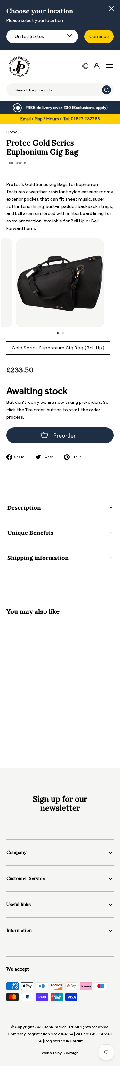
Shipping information (38, 557)
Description (24, 507)
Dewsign (71, 1052)
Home (11, 132)
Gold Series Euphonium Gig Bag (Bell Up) (58, 348)
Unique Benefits (30, 532)
